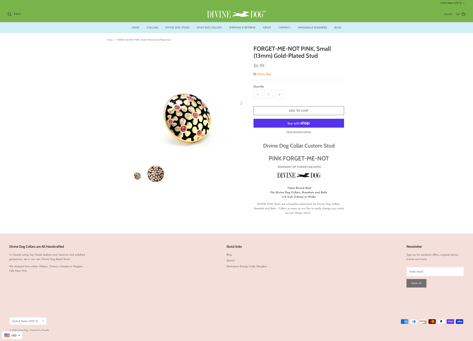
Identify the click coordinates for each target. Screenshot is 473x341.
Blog (229, 255)
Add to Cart (299, 111)
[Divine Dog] (237, 14)
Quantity (258, 87)
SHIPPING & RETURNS (242, 27)
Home (110, 39)
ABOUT (267, 27)
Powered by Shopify (39, 330)
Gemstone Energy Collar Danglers (247, 266)
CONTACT (284, 27)
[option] (187, 103)
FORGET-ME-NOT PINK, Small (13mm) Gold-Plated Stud (144, 39)
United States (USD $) (451, 3)
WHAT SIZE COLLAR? (209, 27)
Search (230, 260)
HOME (135, 27)
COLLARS (152, 27)
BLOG (337, 27)
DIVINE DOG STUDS (177, 27)
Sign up (416, 283)
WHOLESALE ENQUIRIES (312, 27)
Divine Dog (264, 74)
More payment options (299, 131)
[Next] (241, 103)
